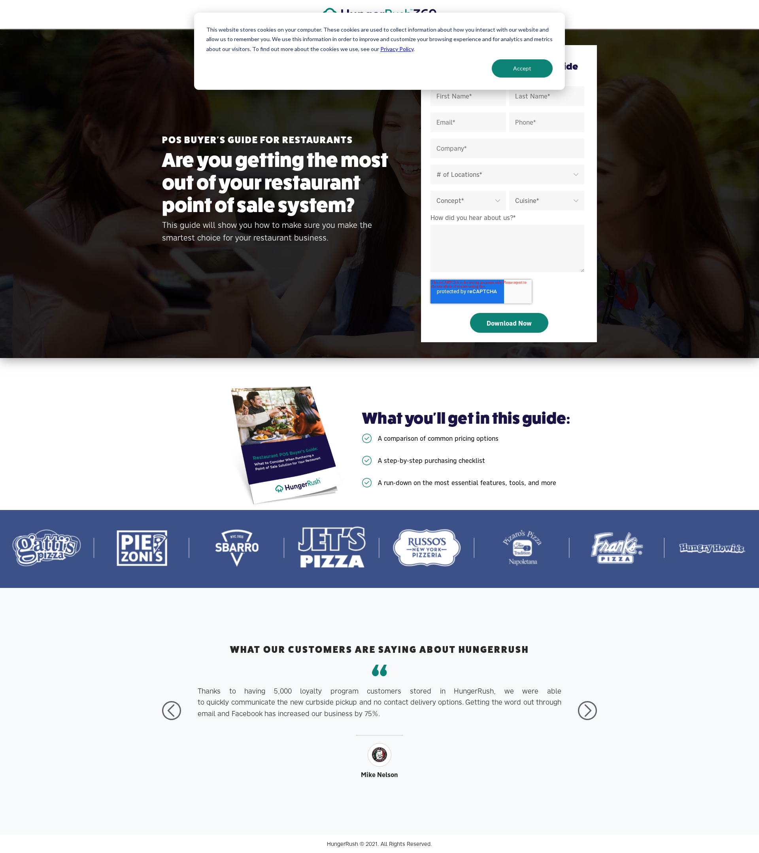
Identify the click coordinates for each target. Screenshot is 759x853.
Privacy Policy (396, 48)
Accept (522, 68)
